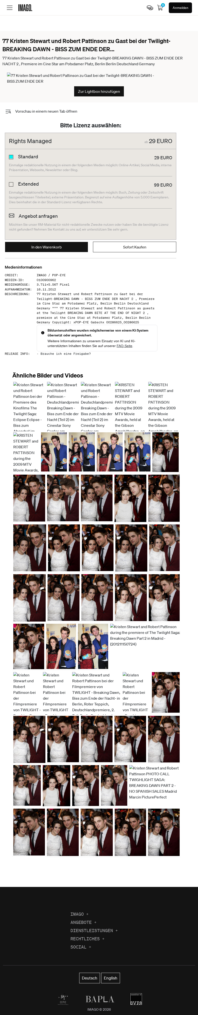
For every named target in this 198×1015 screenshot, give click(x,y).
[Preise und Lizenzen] (150, 7)
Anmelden (180, 8)
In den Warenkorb (46, 247)
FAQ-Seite (124, 346)
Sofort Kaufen (134, 247)
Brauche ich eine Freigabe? (66, 354)
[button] (63, 428)
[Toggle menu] (9, 7)
